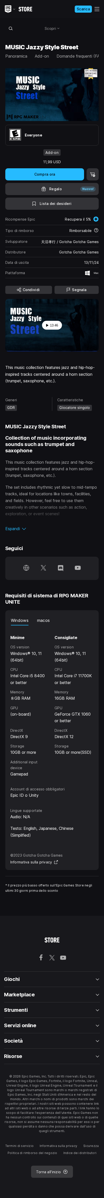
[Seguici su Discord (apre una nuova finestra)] (60, 568)
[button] (52, 528)
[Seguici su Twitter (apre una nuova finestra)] (43, 568)
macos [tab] (43, 620)
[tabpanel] (52, 701)
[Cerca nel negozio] (10, 28)
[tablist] (52, 620)
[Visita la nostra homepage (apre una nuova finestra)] (26, 568)
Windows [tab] (20, 620)
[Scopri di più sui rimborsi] (96, 231)
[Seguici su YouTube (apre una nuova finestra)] (77, 568)
